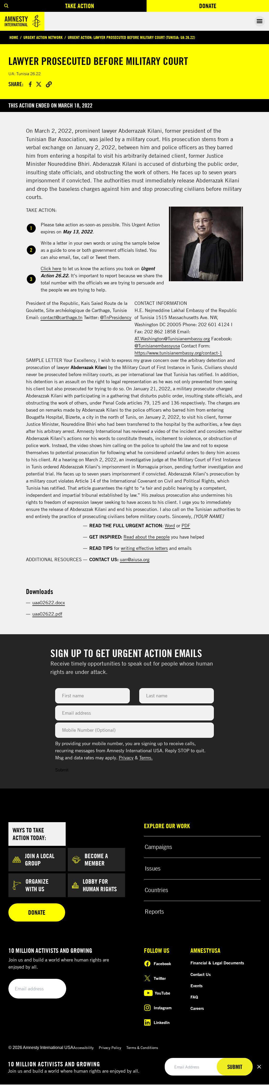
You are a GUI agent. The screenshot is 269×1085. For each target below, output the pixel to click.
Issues (153, 868)
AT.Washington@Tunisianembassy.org (172, 338)
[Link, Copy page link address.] (49, 84)
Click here (51, 268)
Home (13, 37)
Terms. (146, 757)
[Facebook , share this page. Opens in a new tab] (30, 84)
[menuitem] (6, 6)
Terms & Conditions (142, 1047)
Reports (154, 911)
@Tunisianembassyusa (157, 346)
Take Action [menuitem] (79, 5)
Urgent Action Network (43, 37)
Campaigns (158, 846)
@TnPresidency (115, 317)
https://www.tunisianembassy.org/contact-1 (178, 353)
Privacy (126, 757)
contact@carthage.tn (61, 317)
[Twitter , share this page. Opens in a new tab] (39, 84)
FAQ (194, 997)
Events (196, 985)
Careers (197, 1008)
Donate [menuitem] (227, 7)
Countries (156, 890)
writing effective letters (144, 548)
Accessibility (83, 1047)
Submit (61, 770)
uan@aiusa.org (134, 559)
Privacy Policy (110, 1047)
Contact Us (200, 974)
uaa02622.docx (48, 602)
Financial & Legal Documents (217, 962)
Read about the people (146, 537)
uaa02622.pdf (47, 614)
